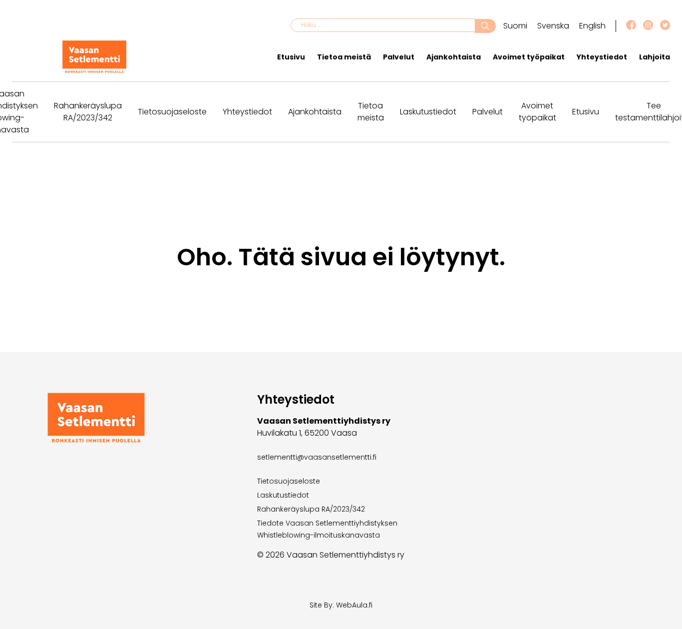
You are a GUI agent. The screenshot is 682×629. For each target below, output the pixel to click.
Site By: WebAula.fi (341, 605)
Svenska (553, 25)
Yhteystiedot (602, 57)
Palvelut (398, 57)
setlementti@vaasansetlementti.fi (316, 457)
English (592, 25)
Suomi (515, 25)
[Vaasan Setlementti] (94, 70)
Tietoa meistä (344, 57)
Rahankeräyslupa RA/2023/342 (88, 111)
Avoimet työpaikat (529, 57)
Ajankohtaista (453, 57)
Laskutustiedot (428, 111)
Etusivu (291, 57)
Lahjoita (654, 57)
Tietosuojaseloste (172, 111)
